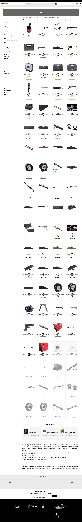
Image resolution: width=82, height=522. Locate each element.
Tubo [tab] (4, 71)
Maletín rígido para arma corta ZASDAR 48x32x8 (57, 74)
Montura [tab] (5, 60)
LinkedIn (43, 507)
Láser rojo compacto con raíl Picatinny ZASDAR (29, 114)
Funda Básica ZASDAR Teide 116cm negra (58, 54)
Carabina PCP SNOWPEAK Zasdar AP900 (43, 374)
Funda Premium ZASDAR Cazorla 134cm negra (57, 274)
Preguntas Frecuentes (31, 505)
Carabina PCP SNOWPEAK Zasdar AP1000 (29, 374)
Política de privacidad (42, 497)
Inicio (3, 8)
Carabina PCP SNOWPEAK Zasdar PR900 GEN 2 (57, 314)
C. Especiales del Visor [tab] (7, 96)
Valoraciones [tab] (6, 47)
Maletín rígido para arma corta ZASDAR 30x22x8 (72, 74)
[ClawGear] (17, 482)
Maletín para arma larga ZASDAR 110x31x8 (43, 74)
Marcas (6, 8)
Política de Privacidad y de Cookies (32, 506)
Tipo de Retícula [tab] (6, 69)
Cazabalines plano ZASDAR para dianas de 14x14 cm (29, 74)
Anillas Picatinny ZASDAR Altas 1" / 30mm (72, 134)
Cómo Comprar (17, 506)
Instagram (43, 506)
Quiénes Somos (17, 504)
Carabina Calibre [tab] (6, 56)
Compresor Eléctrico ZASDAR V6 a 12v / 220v (58, 334)
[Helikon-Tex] (41, 482)
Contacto (16, 505)
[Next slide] (72, 482)
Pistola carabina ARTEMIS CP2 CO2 (43, 34)
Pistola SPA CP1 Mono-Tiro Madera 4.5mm (58, 394)
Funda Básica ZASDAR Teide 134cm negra (58, 94)
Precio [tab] (5, 42)
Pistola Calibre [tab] (6, 58)
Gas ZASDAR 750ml (29, 94)
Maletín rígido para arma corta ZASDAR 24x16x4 (29, 54)
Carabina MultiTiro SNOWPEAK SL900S (43, 54)
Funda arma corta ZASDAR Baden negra (43, 114)
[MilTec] (65, 482)
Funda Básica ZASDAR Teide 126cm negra (43, 254)
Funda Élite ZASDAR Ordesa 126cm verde (58, 254)
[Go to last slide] (10, 482)
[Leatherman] (53, 482)
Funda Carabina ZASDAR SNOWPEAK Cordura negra (72, 274)
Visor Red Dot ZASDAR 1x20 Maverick (29, 314)
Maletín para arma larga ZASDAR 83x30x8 (29, 234)
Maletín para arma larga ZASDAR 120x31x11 (29, 134)
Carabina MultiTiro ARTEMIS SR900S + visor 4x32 (29, 394)
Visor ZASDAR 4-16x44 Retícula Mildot (57, 134)
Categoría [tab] (5, 21)
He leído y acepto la (39, 497)
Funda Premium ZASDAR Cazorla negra (72, 154)
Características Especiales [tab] (8, 90)
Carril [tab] (5, 77)
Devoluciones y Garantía (31, 504)
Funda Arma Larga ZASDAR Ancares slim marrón (43, 154)
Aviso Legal (29, 507)
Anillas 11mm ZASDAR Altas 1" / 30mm (72, 394)
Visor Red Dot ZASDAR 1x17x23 (58, 374)
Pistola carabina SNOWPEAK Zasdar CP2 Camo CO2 (43, 234)
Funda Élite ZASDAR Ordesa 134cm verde (72, 254)
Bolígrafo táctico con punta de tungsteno (43, 394)
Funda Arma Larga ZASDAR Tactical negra (43, 294)
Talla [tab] (4, 34)
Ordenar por (67, 19)
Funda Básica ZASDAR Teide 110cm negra (29, 254)
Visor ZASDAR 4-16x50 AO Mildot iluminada (72, 374)
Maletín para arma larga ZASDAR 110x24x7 (43, 134)
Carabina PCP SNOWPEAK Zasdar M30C (72, 334)
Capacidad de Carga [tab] (6, 86)
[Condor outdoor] (29, 482)
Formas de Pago (17, 507)
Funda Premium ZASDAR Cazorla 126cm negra (43, 274)
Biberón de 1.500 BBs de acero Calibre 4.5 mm (29, 34)
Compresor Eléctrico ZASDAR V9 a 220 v (43, 354)
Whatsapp (43, 508)
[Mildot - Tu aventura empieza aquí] (4, 4)
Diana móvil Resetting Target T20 (58, 34)
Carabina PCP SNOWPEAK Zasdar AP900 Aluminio (72, 34)
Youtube (43, 505)
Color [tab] (5, 38)
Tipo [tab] (4, 88)
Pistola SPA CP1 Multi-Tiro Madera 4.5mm (72, 94)
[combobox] (41, 3)
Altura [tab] (5, 75)
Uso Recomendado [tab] (6, 73)
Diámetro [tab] (5, 54)
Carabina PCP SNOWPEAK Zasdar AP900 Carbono (29, 354)
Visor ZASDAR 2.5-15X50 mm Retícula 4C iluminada (43, 334)
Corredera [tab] (5, 92)
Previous (22, 435)
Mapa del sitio (16, 508)
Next (79, 435)
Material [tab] (5, 94)
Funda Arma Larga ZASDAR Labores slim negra (57, 154)
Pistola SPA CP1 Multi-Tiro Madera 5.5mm (72, 54)
